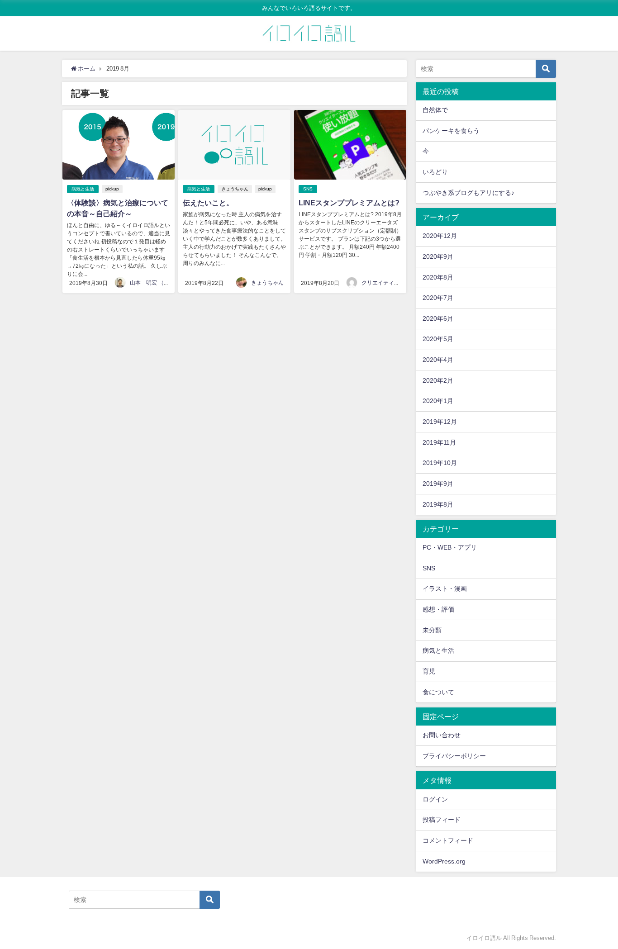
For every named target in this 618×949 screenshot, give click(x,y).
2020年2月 (438, 380)
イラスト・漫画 (445, 588)
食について (438, 692)
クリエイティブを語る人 (391, 282)
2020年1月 (438, 401)
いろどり (435, 172)
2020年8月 (438, 277)
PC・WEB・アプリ (450, 547)
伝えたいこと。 (208, 202)
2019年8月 (438, 504)
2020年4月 (438, 359)
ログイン (435, 799)
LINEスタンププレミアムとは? (349, 202)
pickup (112, 189)
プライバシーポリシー (454, 756)
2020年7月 (438, 297)
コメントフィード (448, 840)
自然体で (435, 110)
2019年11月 (439, 442)
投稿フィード (442, 819)
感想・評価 (438, 609)
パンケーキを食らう (451, 131)
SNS (308, 189)
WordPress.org (444, 861)
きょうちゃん (234, 189)
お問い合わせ (442, 735)
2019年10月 (440, 463)
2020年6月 (438, 318)
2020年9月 (438, 256)
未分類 (432, 630)
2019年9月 (438, 483)
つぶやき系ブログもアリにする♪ (468, 193)
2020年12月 (440, 236)
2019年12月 (440, 421)
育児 (429, 671)
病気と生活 (82, 189)
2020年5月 (438, 339)
